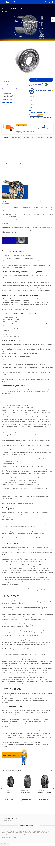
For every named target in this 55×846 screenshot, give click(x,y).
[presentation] (1, 789)
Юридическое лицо (35, 107)
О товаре (5, 137)
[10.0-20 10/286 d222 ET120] (27, 60)
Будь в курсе (40, 137)
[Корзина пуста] (52, 2)
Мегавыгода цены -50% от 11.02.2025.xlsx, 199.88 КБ (43, 130)
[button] (51, 770)
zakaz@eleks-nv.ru (22, 818)
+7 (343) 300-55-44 (8, 818)
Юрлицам (26, 137)
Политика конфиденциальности (9, 837)
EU (33, 137)
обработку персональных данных (39, 112)
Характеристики (15, 137)
